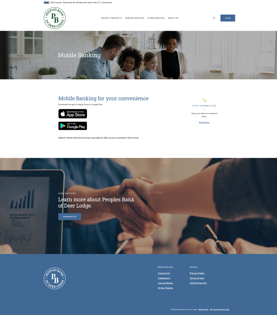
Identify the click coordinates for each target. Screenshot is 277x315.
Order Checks (165, 288)
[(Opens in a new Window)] (72, 113)
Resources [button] (165, 267)
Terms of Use (197, 278)
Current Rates (165, 283)
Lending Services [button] (134, 18)
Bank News (204, 122)
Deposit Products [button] (111, 18)
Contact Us (164, 273)
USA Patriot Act (198, 283)
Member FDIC (203, 309)
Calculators (164, 278)
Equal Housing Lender (221, 309)
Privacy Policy (197, 273)
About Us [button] (173, 18)
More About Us (69, 216)
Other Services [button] (156, 18)
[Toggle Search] (214, 18)
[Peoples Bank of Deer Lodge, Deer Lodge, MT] (55, 18)
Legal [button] (194, 267)
